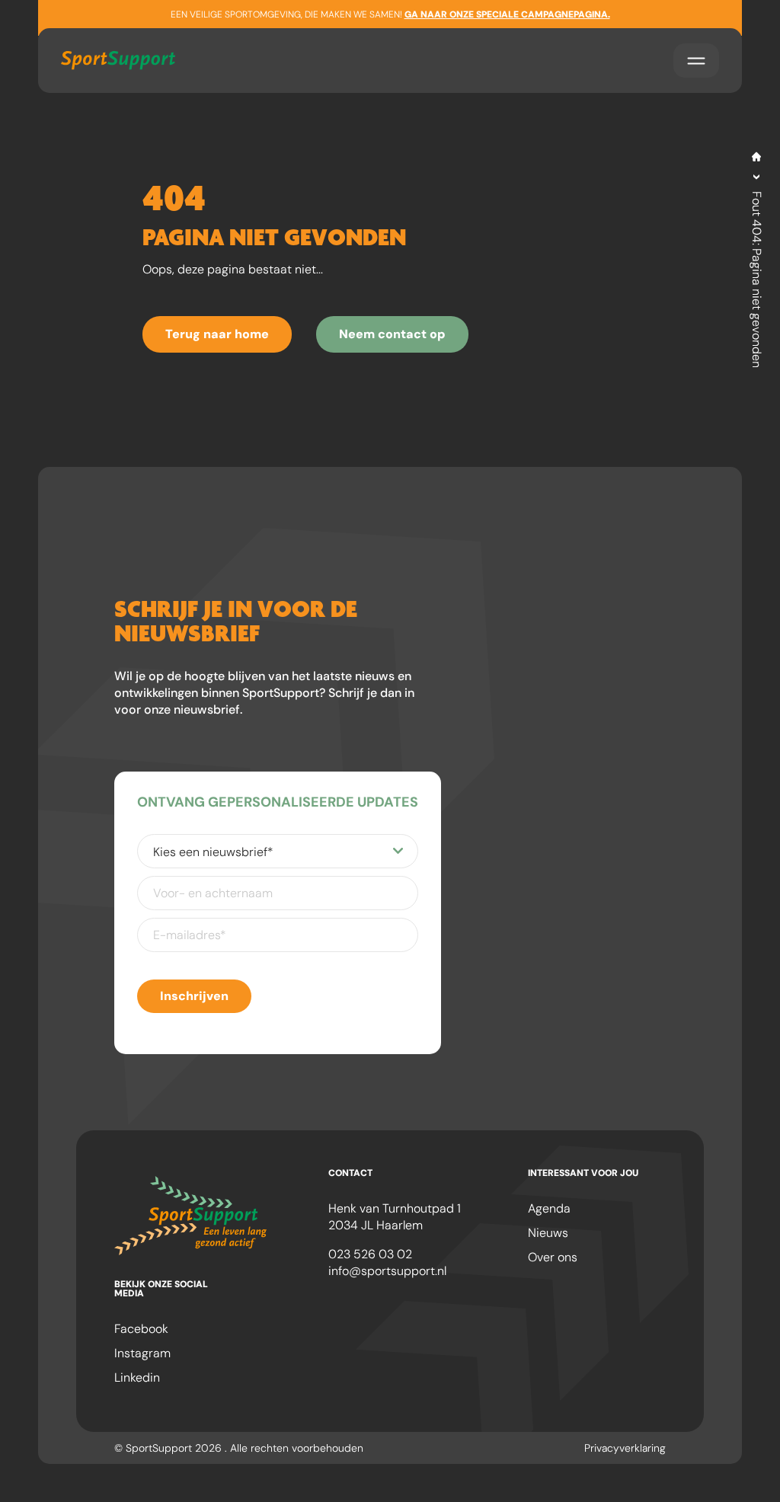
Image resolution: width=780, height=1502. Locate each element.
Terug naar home (217, 334)
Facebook (141, 1329)
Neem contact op (392, 334)
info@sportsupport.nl (387, 1271)
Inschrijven (194, 996)
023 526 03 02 (370, 1254)
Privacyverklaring (625, 1448)
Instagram (142, 1353)
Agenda (549, 1208)
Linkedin (137, 1377)
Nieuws (548, 1233)
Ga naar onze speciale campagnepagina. (507, 14)
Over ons (552, 1257)
